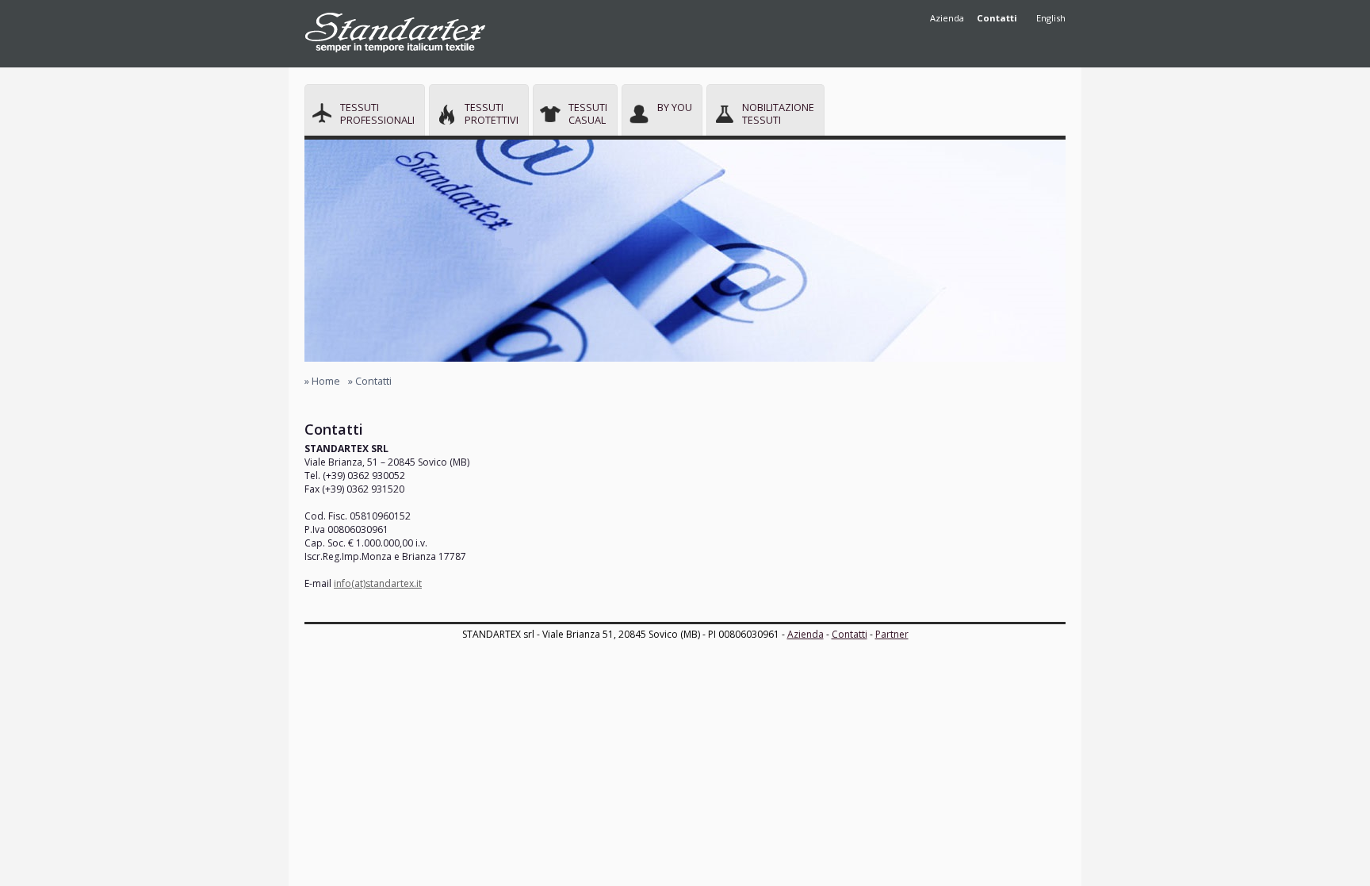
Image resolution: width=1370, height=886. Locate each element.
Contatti (849, 634)
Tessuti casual (587, 113)
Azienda (947, 18)
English (1051, 18)
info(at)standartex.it (378, 583)
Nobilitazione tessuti (778, 113)
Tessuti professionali (377, 113)
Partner (892, 634)
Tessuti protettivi (492, 113)
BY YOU (674, 107)
